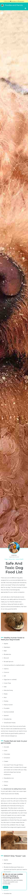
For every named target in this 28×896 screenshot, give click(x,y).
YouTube (13, 1)
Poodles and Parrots (14, 5)
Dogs (6, 559)
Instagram (21, 1)
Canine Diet (12, 559)
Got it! (5, 887)
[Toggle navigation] (25, 8)
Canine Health (19, 559)
